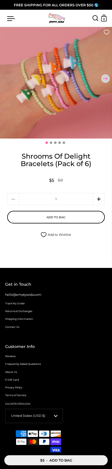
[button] (105, 78)
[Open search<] (95, 18)
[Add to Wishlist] (107, 32)
